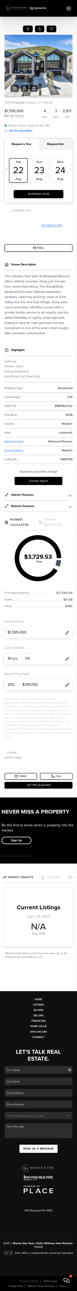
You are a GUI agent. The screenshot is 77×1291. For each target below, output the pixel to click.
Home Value (38, 1026)
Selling (38, 1015)
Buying (38, 1010)
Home (38, 999)
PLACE (38, 1247)
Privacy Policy (16, 1286)
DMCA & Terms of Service (41, 1286)
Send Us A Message (38, 1148)
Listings (38, 1004)
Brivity (35, 1281)
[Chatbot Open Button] (67, 1281)
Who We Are (38, 1031)
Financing (38, 1020)
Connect (38, 1037)
